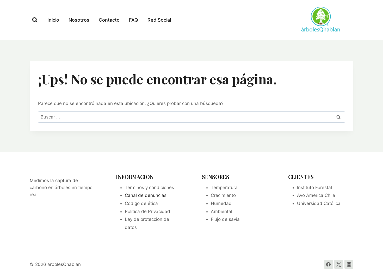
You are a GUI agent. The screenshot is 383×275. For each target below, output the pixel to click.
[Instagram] (348, 264)
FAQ (133, 20)
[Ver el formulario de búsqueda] (35, 20)
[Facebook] (328, 264)
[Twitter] (338, 264)
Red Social (159, 20)
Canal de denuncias (145, 195)
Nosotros (79, 20)
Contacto (109, 20)
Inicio (53, 20)
